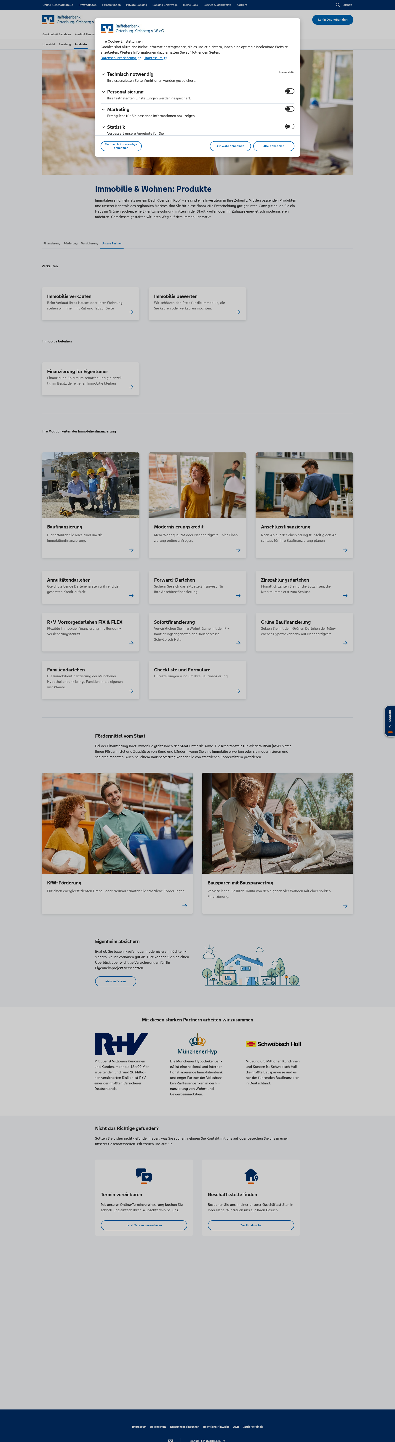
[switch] (289, 91)
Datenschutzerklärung (119, 58)
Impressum (153, 58)
